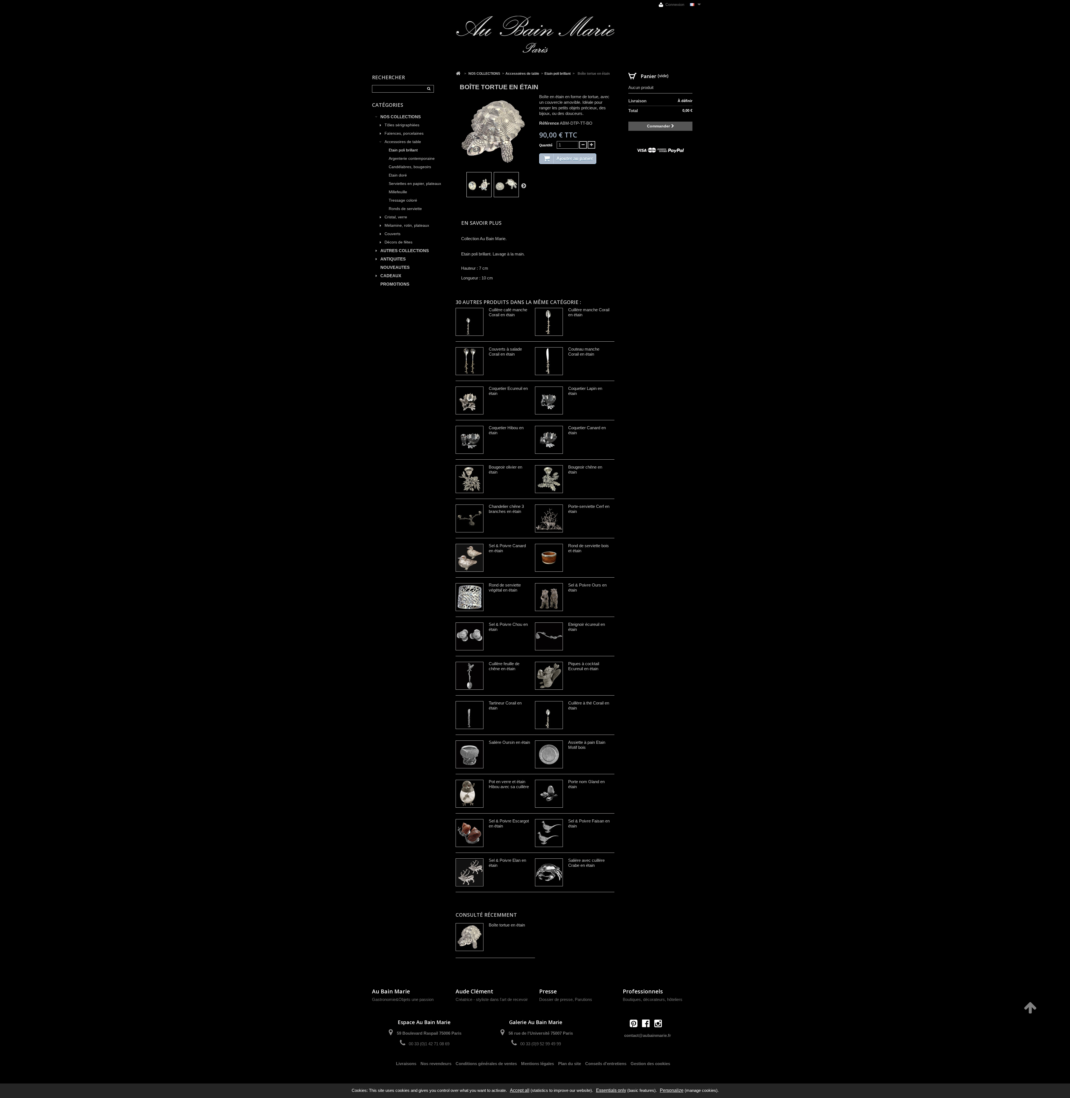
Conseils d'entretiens (605, 1063)
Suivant (523, 185)
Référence (549, 123)
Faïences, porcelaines (404, 133)
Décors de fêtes (398, 242)
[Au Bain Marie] (535, 34)
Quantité (546, 145)
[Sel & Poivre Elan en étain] (469, 872)
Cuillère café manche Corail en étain (508, 312)
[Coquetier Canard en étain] (549, 440)
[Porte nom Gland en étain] (549, 794)
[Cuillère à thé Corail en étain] (549, 715)
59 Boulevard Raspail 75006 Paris (429, 1033)
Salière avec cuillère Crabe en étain (586, 863)
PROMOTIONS (394, 284)
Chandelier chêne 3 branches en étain (506, 509)
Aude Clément (474, 991)
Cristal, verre (396, 217)
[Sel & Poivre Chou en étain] (469, 636)
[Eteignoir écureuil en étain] (549, 636)
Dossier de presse (556, 999)
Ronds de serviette (405, 209)
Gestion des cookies (650, 1063)
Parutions (583, 999)
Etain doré (398, 175)
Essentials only (611, 1090)
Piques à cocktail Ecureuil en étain (583, 666)
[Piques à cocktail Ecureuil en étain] (549, 676)
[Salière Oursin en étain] (469, 754)
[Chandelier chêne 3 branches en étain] (469, 518)
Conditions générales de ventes (486, 1063)
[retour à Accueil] (458, 73)
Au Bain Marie (391, 991)
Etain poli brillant (403, 150)
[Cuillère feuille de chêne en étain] (469, 676)
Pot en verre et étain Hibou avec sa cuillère (509, 784)
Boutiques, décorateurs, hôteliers (652, 999)
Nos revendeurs (435, 1063)
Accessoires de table (403, 142)
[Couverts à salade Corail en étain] (469, 361)
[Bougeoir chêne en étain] (549, 479)
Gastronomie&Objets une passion (403, 999)
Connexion (674, 4)
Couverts (392, 234)
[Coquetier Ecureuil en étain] (469, 400)
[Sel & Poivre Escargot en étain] (469, 833)
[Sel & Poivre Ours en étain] (549, 597)
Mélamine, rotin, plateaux (407, 225)
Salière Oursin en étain (509, 742)
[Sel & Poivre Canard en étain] (469, 558)
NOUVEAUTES (395, 267)
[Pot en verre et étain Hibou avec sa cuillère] (469, 794)
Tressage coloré (403, 200)
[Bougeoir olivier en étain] (469, 479)
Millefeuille (398, 192)
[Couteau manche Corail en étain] (549, 361)
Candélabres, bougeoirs (410, 167)
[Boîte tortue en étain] (479, 184)
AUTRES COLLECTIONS (404, 250)
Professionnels (643, 991)
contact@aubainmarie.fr (647, 1035)
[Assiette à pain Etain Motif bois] (549, 754)
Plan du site (569, 1063)
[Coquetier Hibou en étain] (469, 440)
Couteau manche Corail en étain (583, 351)
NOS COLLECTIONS (400, 116)
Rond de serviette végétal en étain (505, 587)
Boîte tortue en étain (507, 925)
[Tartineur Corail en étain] (469, 715)
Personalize (672, 1090)
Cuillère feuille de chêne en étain (504, 666)
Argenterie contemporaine (412, 158)
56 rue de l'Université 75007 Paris (541, 1033)
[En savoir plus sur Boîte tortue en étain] (469, 937)
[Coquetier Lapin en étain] (549, 400)
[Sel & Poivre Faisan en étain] (549, 833)
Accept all (519, 1090)
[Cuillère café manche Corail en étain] (469, 322)
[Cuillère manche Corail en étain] (549, 322)
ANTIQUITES (393, 259)
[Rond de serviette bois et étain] (549, 558)
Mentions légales (537, 1063)
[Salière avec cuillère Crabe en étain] (549, 872)
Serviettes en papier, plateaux (415, 184)
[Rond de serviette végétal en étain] (469, 597)
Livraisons (406, 1063)
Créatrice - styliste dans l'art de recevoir (492, 999)
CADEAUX (390, 275)
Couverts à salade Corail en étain (505, 351)
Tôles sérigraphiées (402, 125)
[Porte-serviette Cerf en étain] (549, 518)
